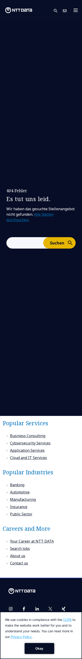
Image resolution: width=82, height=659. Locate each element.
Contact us (19, 563)
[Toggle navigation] (77, 10)
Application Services (27, 450)
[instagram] (11, 609)
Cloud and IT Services (28, 457)
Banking (17, 484)
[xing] (63, 609)
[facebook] (24, 609)
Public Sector (21, 514)
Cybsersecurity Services (30, 443)
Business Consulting (27, 435)
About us (17, 555)
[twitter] (50, 609)
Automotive (20, 492)
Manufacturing (23, 499)
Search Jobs (20, 548)
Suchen (57, 243)
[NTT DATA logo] (18, 10)
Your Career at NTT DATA (32, 541)
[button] (58, 10)
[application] (41, 635)
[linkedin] (37, 609)
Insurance (18, 506)
